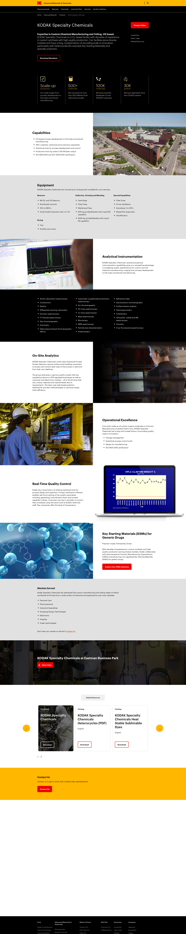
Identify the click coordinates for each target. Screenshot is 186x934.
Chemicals (65, 9)
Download (47, 744)
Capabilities (135, 35)
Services (87, 9)
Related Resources (137, 41)
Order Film (83, 933)
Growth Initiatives (99, 9)
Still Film (104, 922)
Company (132, 922)
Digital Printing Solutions (44, 927)
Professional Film (106, 930)
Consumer (118, 922)
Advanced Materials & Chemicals (57, 3)
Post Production (85, 930)
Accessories (117, 927)
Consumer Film (105, 927)
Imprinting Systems (43, 933)
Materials (55, 9)
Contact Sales (140, 25)
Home (39, 15)
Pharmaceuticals (43, 9)
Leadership (131, 927)
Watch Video (135, 38)
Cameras (116, 933)
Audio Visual (117, 930)
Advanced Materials (50, 15)
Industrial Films (76, 9)
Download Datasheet (48, 58)
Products (62, 15)
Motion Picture (85, 922)
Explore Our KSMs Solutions (117, 566)
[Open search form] (148, 2)
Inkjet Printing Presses (44, 930)
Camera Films (84, 927)
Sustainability (132, 930)
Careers (130, 933)
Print (39, 922)
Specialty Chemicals (61, 932)
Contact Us (70, 631)
